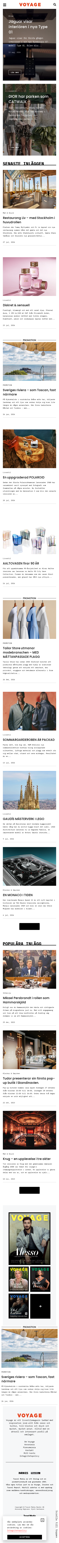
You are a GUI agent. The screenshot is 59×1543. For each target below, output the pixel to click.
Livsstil (13, 91)
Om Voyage (29, 1441)
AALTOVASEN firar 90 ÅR (21, 563)
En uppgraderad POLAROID (23, 477)
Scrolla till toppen (56, 1524)
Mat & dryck (8, 213)
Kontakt (29, 1450)
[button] (29, 926)
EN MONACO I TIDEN (18, 895)
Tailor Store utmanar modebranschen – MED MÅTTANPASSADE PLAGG (21, 652)
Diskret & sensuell (16, 305)
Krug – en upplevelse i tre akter (27, 1159)
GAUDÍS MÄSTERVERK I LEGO (23, 819)
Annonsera (29, 1444)
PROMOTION (7, 385)
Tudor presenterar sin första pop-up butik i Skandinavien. (29, 1080)
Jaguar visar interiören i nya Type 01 (28, 27)
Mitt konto (29, 1453)
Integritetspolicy (29, 1456)
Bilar (11, 16)
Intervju (7, 993)
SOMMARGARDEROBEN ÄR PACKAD (29, 740)
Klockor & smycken (11, 890)
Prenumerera (29, 1447)
